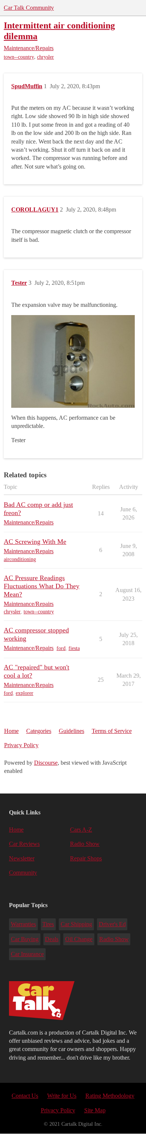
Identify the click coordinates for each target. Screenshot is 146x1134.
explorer (24, 693)
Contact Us (25, 1096)
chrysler (45, 57)
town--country (19, 57)
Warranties (23, 924)
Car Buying (25, 939)
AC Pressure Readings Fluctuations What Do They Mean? (41, 586)
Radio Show (85, 844)
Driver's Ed (112, 924)
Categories (38, 731)
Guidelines (71, 731)
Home (11, 731)
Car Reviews (24, 844)
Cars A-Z (81, 829)
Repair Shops (86, 858)
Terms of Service (112, 731)
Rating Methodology (109, 1096)
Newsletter (21, 858)
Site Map (95, 1110)
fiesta (74, 648)
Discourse (46, 762)
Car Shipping (76, 924)
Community (23, 872)
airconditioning (20, 559)
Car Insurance (27, 954)
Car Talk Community (29, 7)
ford (61, 648)
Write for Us (61, 1096)
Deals (51, 939)
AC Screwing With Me (35, 541)
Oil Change (78, 939)
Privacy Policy (21, 745)
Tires (48, 924)
